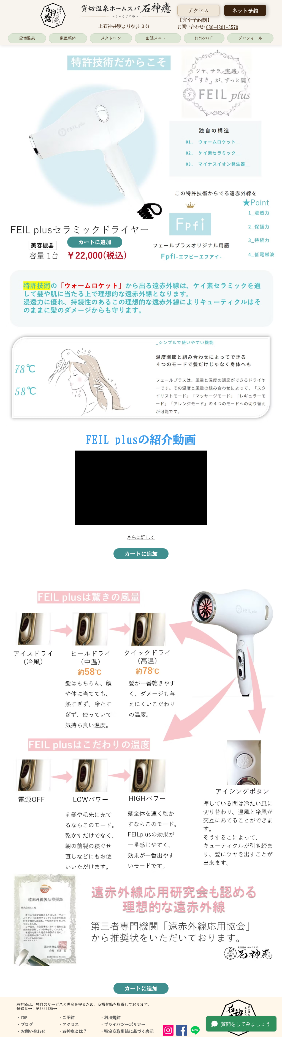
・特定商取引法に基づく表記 (127, 1031)
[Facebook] (181, 1030)
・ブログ (25, 1024)
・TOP (22, 1018)
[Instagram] (168, 1030)
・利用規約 (110, 1018)
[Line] (195, 1030)
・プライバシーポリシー (122, 1024)
